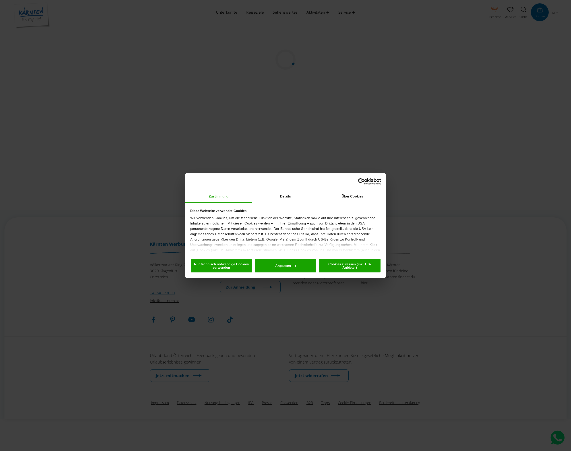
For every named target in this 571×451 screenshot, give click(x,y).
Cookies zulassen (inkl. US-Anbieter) (349, 265)
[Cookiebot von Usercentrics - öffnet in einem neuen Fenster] (361, 181)
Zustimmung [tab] (219, 196)
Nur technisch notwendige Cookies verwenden (221, 265)
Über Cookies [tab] (352, 196)
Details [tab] (285, 196)
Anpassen (283, 265)
